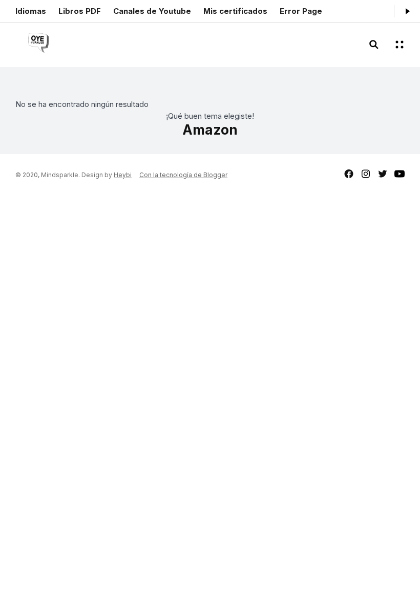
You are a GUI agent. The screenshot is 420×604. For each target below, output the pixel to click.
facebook (349, 173)
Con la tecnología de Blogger (183, 175)
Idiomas (30, 11)
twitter (382, 173)
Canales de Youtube (152, 11)
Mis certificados (235, 11)
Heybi (123, 175)
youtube (399, 173)
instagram (366, 173)
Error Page (301, 11)
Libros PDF (79, 11)
